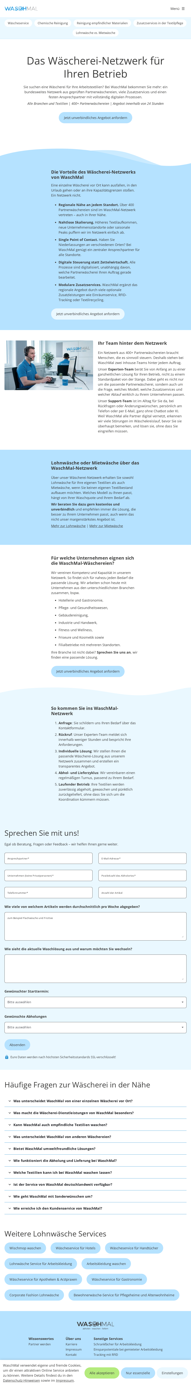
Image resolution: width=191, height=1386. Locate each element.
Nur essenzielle (138, 1373)
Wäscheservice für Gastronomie (117, 1279)
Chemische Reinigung (53, 23)
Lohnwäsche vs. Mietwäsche (95, 33)
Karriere (71, 1344)
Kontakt (71, 1355)
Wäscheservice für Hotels (76, 1248)
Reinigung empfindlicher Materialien (102, 23)
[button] (95, 1101)
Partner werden (40, 1344)
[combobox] (142, 875)
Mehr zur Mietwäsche (106, 526)
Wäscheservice (18, 23)
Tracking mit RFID (106, 1355)
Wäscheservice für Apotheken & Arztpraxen (43, 1279)
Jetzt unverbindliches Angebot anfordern (95, 117)
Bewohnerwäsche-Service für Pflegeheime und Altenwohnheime (124, 1295)
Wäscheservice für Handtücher (134, 1248)
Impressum (65, 1380)
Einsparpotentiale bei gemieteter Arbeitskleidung (128, 1349)
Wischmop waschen (25, 1248)
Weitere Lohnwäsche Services (55, 1233)
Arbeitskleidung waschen (106, 1263)
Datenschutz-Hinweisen (21, 1380)
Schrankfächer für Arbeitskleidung (118, 1344)
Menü (174, 8)
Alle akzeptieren (102, 1373)
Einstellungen (172, 1373)
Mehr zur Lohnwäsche (68, 526)
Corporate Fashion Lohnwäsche (34, 1295)
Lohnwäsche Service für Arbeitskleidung (41, 1263)
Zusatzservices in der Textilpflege (160, 23)
